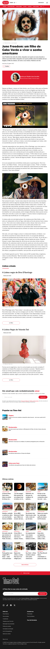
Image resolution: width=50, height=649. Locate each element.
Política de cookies (7, 626)
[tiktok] (7, 605)
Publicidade (29, 614)
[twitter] (14, 605)
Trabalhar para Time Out (8, 621)
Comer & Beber (19, 6)
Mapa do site (5, 639)
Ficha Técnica (6, 614)
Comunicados (6, 616)
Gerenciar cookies (6, 633)
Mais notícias (25, 564)
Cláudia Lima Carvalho (32, 76)
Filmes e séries (36, 6)
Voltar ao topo (26, 573)
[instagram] (3, 605)
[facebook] (11, 605)
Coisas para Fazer (11, 6)
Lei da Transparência (7, 631)
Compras (29, 6)
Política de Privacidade (34, 401)
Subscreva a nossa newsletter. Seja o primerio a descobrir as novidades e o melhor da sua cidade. (23, 393)
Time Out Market (30, 616)
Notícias (4, 6)
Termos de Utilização (25, 401)
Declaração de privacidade (8, 623)
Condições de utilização (8, 628)
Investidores (5, 619)
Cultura (24, 6)
